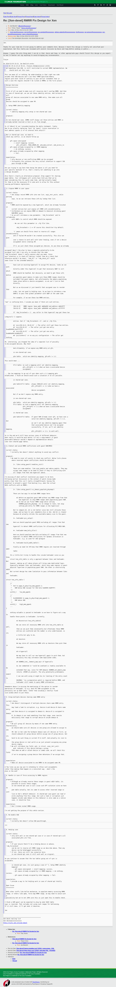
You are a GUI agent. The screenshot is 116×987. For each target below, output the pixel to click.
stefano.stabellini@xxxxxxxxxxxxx (65, 32)
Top (5, 13)
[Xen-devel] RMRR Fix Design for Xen (24, 939)
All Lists (9, 13)
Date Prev (7, 16)
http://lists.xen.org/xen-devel (15, 923)
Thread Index (45, 16)
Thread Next (29, 16)
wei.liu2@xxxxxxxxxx (30, 32)
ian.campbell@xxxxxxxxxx (46, 32)
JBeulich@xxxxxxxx (24, 26)
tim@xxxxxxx (80, 32)
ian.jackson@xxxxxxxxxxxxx (93, 32)
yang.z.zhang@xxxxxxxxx (30, 34)
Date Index (37, 16)
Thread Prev (21, 16)
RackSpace (36, 982)
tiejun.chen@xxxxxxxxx (29, 28)
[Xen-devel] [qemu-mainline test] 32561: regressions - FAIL (35, 948)
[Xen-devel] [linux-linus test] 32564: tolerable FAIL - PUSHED (35, 950)
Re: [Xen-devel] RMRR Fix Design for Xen (25, 931)
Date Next (13, 16)
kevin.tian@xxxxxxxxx (17, 32)
